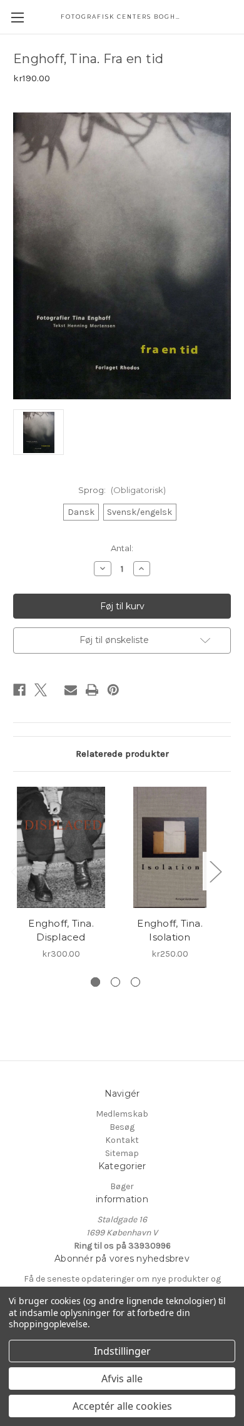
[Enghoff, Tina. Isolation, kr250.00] (170, 847)
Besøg (122, 1127)
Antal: (122, 548)
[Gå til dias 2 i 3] (115, 982)
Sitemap (122, 1153)
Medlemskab (122, 1114)
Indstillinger (122, 1351)
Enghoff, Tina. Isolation (170, 930)
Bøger (122, 1186)
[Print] (92, 690)
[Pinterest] (113, 690)
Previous (16, 871)
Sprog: (122, 490)
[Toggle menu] (17, 17)
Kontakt (122, 1140)
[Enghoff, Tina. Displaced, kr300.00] (61, 847)
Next (215, 871)
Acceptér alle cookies (122, 1406)
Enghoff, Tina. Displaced (61, 930)
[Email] (70, 690)
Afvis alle (122, 1378)
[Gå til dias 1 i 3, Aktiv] (95, 982)
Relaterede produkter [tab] (122, 753)
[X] (40, 690)
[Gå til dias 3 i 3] (135, 982)
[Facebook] (19, 690)
